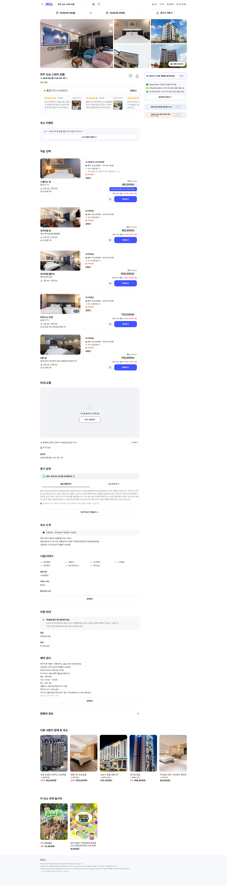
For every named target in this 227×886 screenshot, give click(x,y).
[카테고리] (42, 4)
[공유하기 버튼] (137, 76)
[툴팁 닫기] (135, 189)
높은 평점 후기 (66, 484)
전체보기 (133, 90)
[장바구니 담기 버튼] (110, 199)
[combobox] (74, 4)
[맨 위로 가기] (221, 880)
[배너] (165, 107)
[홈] (49, 4)
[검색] (99, 4)
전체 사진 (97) (178, 64)
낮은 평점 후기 (113, 484)
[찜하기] (130, 76)
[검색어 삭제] (93, 4)
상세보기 (88, 178)
